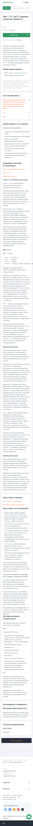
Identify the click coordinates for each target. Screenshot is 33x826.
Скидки (24, 760)
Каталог (6, 8)
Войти (27, 2)
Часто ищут (18, 760)
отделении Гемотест (20, 73)
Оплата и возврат (17, 795)
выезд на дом (19, 75)
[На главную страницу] (8, 2)
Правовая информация (9, 797)
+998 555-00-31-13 (9, 771)
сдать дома (12, 30)
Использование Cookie (9, 799)
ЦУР (19, 797)
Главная (5, 760)
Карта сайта (6, 795)
